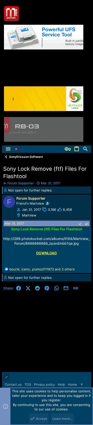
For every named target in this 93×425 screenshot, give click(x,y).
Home (72, 384)
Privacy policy (44, 384)
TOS (28, 384)
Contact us (13, 384)
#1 (87, 224)
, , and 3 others (42, 269)
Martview (29, 215)
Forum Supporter (20, 183)
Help (61, 384)
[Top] (82, 384)
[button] (8, 149)
